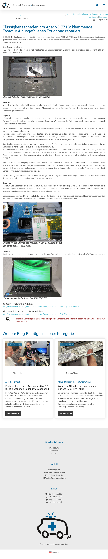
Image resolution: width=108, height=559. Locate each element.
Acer (69, 14)
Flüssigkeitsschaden (80, 14)
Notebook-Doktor (20, 5)
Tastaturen (103, 17)
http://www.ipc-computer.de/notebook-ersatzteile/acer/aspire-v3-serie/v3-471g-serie (37, 314)
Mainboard (94, 14)
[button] (97, 5)
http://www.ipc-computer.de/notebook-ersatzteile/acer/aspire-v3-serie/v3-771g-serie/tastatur (41, 307)
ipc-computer (39, 5)
